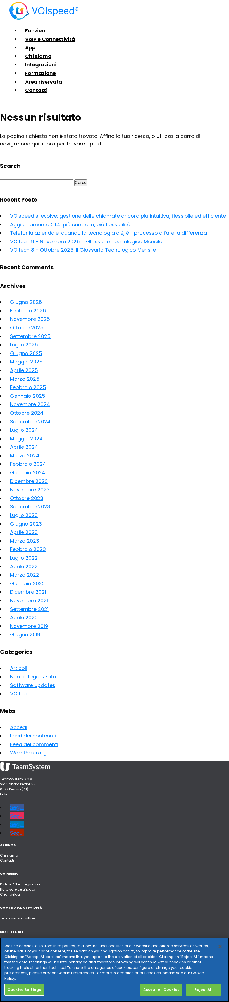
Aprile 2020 (24, 617)
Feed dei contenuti (33, 735)
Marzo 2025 (24, 378)
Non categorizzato (33, 676)
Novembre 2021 (29, 600)
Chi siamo (38, 56)
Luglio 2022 (24, 557)
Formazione (40, 73)
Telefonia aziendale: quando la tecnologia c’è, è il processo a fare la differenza (108, 232)
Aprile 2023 (24, 532)
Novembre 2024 (30, 404)
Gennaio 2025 (27, 395)
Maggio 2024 (26, 438)
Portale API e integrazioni (20, 884)
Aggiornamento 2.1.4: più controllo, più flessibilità (70, 224)
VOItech (20, 693)
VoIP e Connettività (50, 39)
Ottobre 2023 (26, 498)
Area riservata (43, 81)
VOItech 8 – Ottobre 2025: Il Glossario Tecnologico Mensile (83, 249)
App (30, 47)
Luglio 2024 (24, 429)
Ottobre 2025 (27, 327)
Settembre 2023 (30, 506)
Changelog (10, 894)
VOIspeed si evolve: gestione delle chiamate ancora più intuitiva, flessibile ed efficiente (118, 215)
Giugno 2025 (26, 353)
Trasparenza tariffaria (18, 918)
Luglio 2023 (24, 515)
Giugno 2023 (26, 523)
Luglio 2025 (24, 344)
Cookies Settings (24, 989)
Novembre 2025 (30, 319)
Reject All (203, 989)
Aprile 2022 (24, 566)
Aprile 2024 (24, 446)
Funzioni (36, 30)
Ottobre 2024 (27, 412)
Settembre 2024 (30, 421)
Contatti (36, 90)
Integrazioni (40, 64)
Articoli (18, 668)
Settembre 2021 (29, 609)
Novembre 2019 (29, 626)
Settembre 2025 (30, 336)
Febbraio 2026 (28, 310)
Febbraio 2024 (28, 463)
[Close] (220, 946)
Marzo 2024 (24, 455)
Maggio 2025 (26, 361)
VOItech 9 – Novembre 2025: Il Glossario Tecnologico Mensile (86, 241)
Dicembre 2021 (28, 591)
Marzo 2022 (24, 574)
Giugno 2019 (25, 634)
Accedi (18, 727)
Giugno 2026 (26, 302)
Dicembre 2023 (29, 481)
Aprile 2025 (24, 370)
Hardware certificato (17, 889)
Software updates (32, 685)
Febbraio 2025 (28, 387)
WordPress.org (28, 752)
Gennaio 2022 (27, 583)
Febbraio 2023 (28, 549)
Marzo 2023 (24, 540)
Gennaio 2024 (27, 472)
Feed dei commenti (34, 744)
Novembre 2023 (30, 489)
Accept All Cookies (161, 989)
